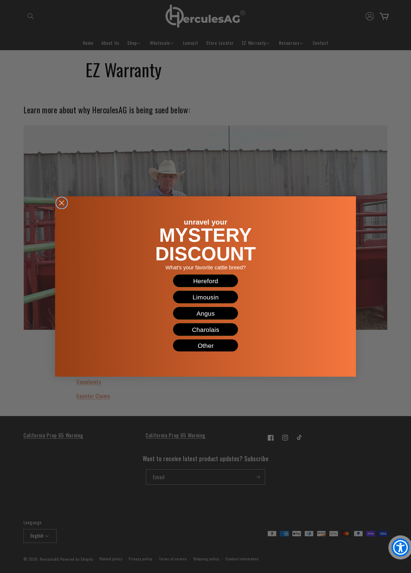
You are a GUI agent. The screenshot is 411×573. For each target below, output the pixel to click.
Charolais (205, 329)
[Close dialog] (61, 203)
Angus (205, 313)
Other (206, 345)
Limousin (206, 297)
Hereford (205, 280)
